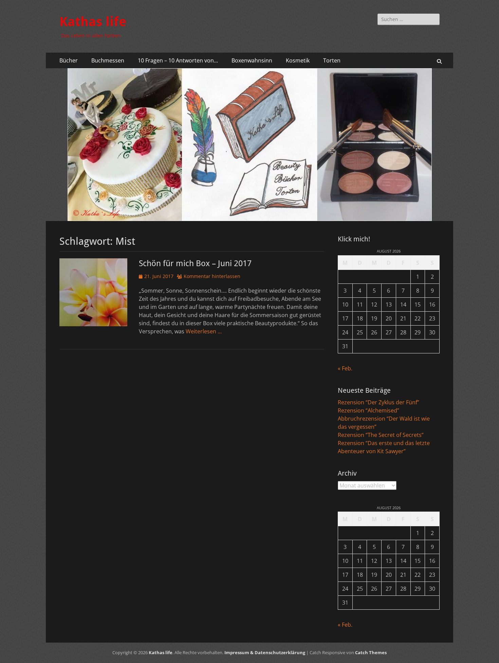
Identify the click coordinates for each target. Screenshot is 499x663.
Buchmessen (107, 60)
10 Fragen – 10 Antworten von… (178, 60)
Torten (331, 60)
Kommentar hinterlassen (212, 276)
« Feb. (345, 368)
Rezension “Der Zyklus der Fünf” (378, 402)
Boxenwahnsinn (252, 60)
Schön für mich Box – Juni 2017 (195, 263)
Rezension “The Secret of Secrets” (381, 435)
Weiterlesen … (204, 331)
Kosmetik (298, 60)
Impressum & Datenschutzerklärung (264, 652)
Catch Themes (371, 652)
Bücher (68, 60)
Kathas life (92, 21)
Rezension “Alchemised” (368, 410)
